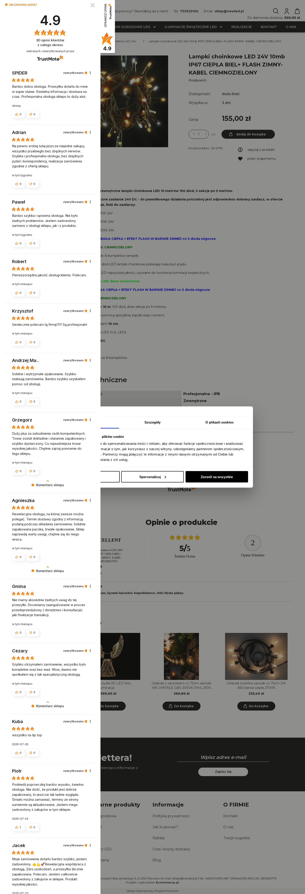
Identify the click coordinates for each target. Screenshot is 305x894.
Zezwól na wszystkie (217, 477)
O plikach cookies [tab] (219, 422)
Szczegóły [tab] (152, 422)
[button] (6, 4)
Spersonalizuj (150, 477)
